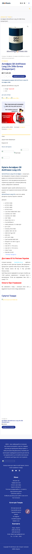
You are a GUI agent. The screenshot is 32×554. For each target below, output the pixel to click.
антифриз (9, 129)
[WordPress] (19, 470)
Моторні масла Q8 (16, 508)
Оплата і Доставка (16, 485)
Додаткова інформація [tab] (8, 139)
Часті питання (16, 498)
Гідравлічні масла (16, 512)
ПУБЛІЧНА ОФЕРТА (16, 493)
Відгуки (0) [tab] (5, 143)
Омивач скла (16, 521)
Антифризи (9, 56)
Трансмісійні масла (16, 510)
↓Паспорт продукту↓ (10, 254)
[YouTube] (16, 470)
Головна (4, 56)
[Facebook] (12, 470)
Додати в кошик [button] (8, 427)
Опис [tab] (3, 136)
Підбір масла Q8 (16, 482)
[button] (29, 9)
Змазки (16, 514)
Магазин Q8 (16, 480)
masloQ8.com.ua (18, 262)
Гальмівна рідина (16, 518)
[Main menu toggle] (28, 3)
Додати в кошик (19, 76)
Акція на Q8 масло (16, 487)
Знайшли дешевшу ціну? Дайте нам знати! (16, 495)
